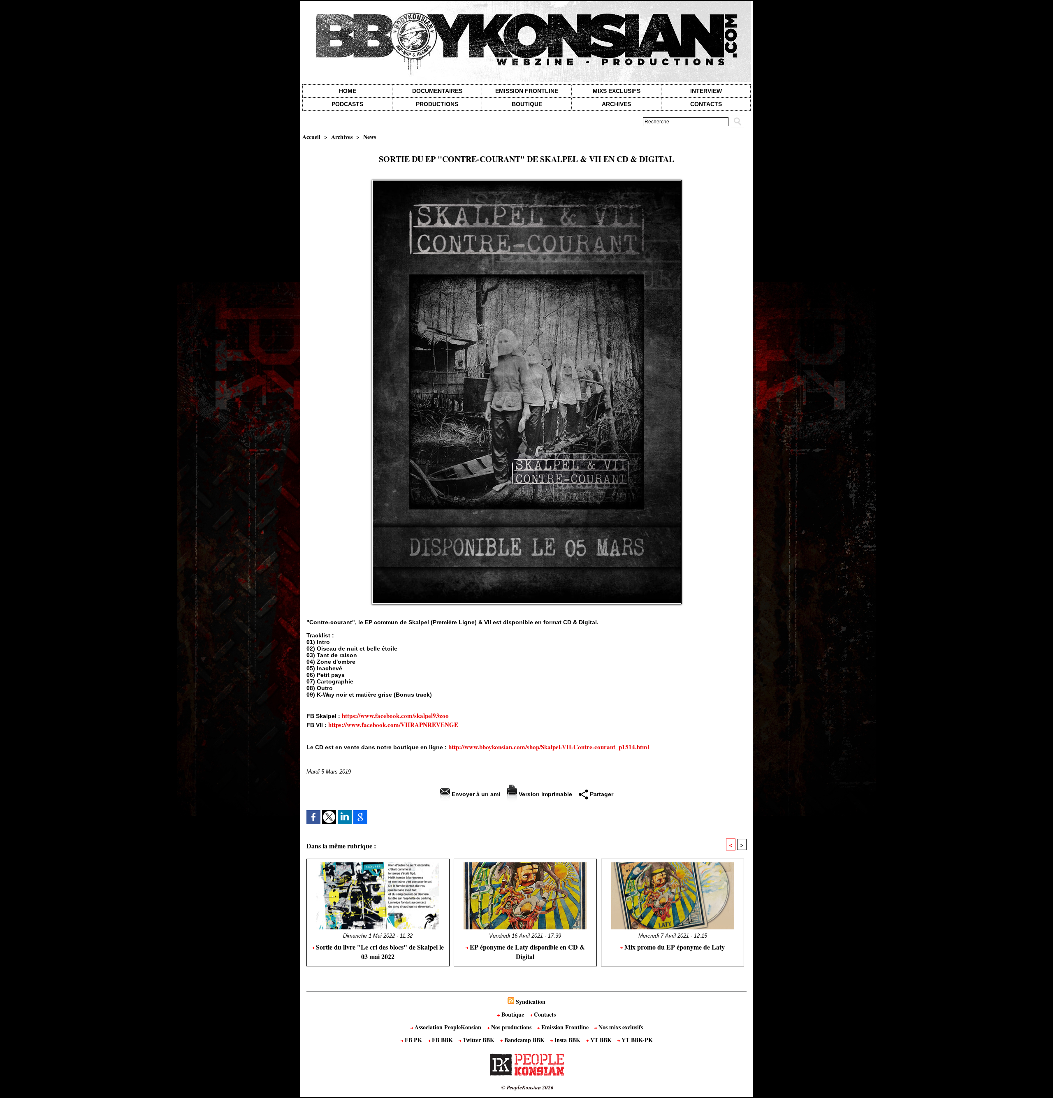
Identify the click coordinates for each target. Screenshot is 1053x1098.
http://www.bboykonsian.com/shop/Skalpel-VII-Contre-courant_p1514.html (548, 746)
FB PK (413, 1039)
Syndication (530, 1001)
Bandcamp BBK (524, 1039)
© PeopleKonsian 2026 (527, 1087)
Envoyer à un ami (475, 794)
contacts (706, 104)
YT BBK (601, 1039)
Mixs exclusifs (616, 91)
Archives (616, 104)
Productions (437, 104)
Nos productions (511, 1027)
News (369, 136)
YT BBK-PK (636, 1039)
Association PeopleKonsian (448, 1027)
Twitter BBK (478, 1039)
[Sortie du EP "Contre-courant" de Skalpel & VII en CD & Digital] (527, 182)
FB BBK (442, 1039)
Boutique (527, 104)
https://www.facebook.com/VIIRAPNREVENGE (393, 724)
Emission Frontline (526, 91)
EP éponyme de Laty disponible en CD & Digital (526, 951)
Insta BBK (567, 1039)
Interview (706, 91)
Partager (600, 794)
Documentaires (437, 91)
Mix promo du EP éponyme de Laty (674, 947)
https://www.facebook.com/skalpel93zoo (395, 715)
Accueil (311, 136)
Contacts (544, 1014)
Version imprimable (544, 794)
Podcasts (347, 104)
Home (347, 91)
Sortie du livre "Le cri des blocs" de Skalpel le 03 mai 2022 (379, 951)
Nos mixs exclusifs (620, 1027)
